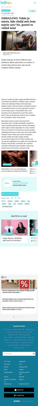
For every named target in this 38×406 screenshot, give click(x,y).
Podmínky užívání (8, 372)
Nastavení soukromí (24, 384)
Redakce (21, 379)
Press (20, 364)
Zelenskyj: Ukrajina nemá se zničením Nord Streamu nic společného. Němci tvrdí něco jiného (17, 300)
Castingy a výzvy (23, 367)
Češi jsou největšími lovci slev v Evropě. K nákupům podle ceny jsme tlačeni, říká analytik (18, 291)
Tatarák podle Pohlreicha (20, 340)
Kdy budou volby (13, 335)
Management (22, 361)
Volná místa (7, 364)
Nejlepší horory (29, 329)
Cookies (6, 376)
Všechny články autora (19, 185)
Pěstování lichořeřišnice (12, 342)
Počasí (30, 332)
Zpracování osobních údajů (24, 373)
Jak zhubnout (7, 329)
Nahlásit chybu (7, 384)
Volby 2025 (30, 337)
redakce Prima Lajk (7, 15)
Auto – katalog (8, 337)
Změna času (18, 332)
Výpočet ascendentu (27, 342)
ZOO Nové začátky (24, 335)
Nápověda (21, 376)
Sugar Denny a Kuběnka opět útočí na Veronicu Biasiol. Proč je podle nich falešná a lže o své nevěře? (13, 239)
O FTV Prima (7, 361)
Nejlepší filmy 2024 (18, 329)
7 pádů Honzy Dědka (20, 337)
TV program (9, 332)
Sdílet (31, 11)
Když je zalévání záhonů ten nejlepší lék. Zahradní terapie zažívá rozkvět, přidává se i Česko (18, 308)
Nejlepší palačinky (25, 345)
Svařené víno (7, 340)
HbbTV (5, 369)
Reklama (6, 367)
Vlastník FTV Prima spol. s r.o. (10, 380)
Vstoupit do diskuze (11, 194)
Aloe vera (31, 340)
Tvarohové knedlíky (13, 345)
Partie (25, 332)
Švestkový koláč (19, 348)
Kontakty (21, 369)
